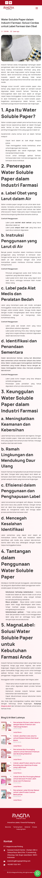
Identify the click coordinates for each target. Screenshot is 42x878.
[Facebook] (10, 2)
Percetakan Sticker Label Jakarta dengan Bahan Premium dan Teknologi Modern (26, 724)
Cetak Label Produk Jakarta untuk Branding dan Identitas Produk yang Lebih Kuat (26, 765)
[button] (36, 8)
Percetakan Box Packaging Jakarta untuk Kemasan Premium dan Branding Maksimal (26, 751)
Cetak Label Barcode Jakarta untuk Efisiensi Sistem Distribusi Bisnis (25, 738)
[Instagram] (6, 2)
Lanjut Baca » (17, 732)
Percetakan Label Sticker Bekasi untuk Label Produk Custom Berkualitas (26, 792)
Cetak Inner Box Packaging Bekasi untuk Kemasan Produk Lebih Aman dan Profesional (26, 779)
